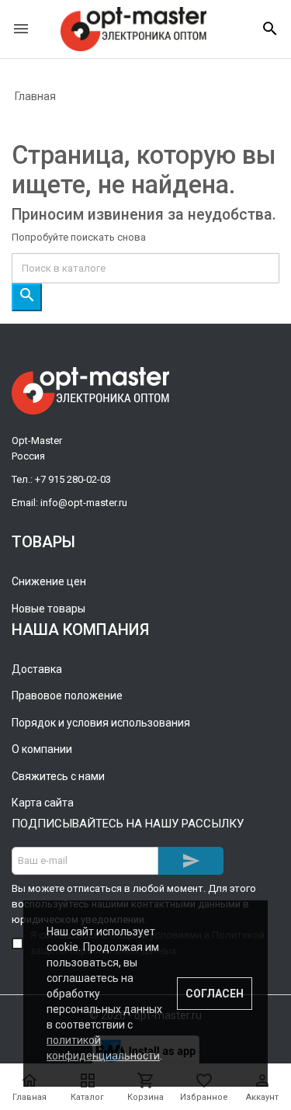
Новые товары (48, 608)
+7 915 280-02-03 (73, 479)
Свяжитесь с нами (58, 776)
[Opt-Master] (134, 29)
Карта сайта (43, 802)
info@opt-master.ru (83, 502)
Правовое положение (67, 695)
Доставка (37, 669)
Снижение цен (49, 581)
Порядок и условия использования (101, 722)
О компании (42, 749)
